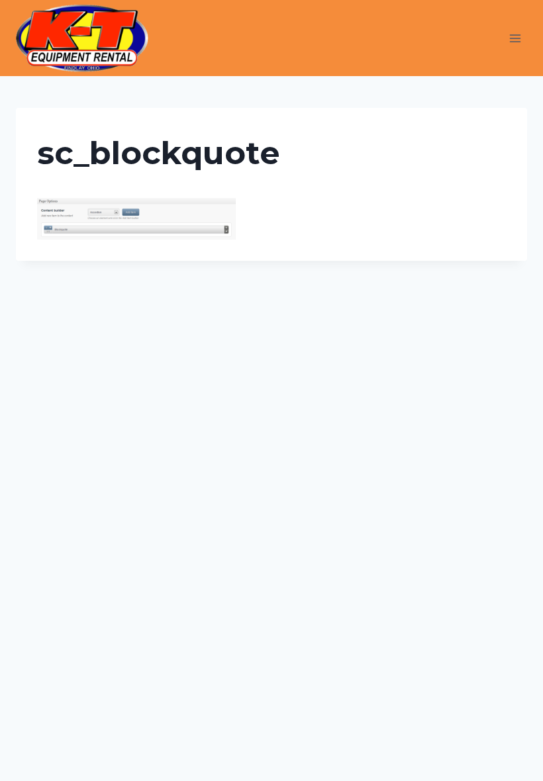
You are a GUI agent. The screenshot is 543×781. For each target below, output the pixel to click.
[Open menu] (515, 38)
